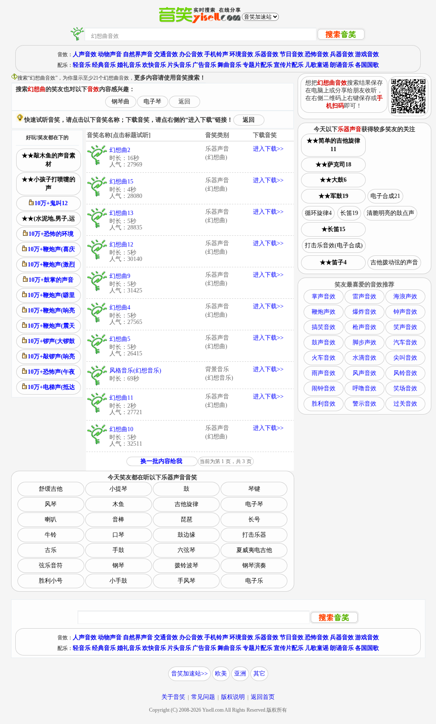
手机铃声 (216, 54)
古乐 (51, 550)
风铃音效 (405, 373)
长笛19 (349, 213)
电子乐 (254, 581)
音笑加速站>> (189, 673)
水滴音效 (364, 358)
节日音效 (292, 54)
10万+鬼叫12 (51, 203)
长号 (254, 519)
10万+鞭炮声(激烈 (51, 264)
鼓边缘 (186, 535)
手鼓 (118, 550)
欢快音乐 (154, 65)
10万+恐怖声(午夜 (51, 372)
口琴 (118, 535)
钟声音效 (405, 312)
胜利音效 (324, 404)
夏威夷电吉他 (254, 550)
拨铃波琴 (186, 565)
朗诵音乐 (342, 65)
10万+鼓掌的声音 (51, 280)
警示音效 (364, 404)
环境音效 (241, 54)
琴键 (254, 489)
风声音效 (364, 373)
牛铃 (51, 535)
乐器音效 (266, 54)
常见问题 (203, 697)
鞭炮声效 (324, 312)
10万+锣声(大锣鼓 (51, 341)
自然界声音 (138, 54)
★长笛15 (333, 229)
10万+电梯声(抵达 (51, 387)
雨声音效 (324, 373)
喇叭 (51, 519)
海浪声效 (405, 296)
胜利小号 (51, 581)
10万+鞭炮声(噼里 (51, 295)
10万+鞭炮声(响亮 (51, 310)
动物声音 (110, 54)
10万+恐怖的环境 (51, 234)
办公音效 (191, 54)
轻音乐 (82, 65)
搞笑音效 (324, 327)
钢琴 (118, 565)
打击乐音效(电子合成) (334, 245)
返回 (184, 101)
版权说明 (233, 697)
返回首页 (263, 697)
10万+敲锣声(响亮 (51, 356)
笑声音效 (405, 327)
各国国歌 (367, 65)
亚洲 (240, 673)
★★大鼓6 (333, 180)
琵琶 (186, 519)
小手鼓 (118, 581)
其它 (259, 673)
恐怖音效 (317, 54)
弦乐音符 (51, 565)
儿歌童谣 (317, 65)
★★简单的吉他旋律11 (333, 144)
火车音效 (324, 358)
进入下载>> (268, 149)
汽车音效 (405, 342)
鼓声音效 (324, 342)
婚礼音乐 (129, 65)
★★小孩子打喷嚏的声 (48, 183)
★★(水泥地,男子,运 (48, 218)
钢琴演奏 (254, 565)
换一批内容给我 (161, 461)
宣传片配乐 (289, 65)
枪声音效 (364, 327)
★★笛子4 (333, 262)
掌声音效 (324, 296)
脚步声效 (364, 342)
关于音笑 (173, 697)
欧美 (221, 673)
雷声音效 (364, 296)
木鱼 (118, 504)
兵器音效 (342, 54)
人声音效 (85, 54)
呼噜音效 (364, 388)
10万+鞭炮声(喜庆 (51, 249)
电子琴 (152, 101)
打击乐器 (254, 535)
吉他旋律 (186, 504)
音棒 (118, 519)
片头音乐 (179, 65)
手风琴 (186, 581)
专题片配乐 (257, 65)
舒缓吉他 (51, 489)
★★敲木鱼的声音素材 (48, 159)
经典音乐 (104, 65)
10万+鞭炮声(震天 (51, 326)
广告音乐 (204, 65)
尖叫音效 (405, 358)
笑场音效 (405, 388)
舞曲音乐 (229, 65)
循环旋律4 (318, 213)
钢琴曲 (120, 101)
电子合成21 (385, 196)
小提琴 (118, 489)
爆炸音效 (364, 312)
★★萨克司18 (333, 164)
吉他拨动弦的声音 (394, 262)
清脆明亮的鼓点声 (390, 213)
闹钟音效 (324, 388)
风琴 (51, 504)
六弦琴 (186, 550)
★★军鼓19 (333, 196)
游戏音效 (367, 54)
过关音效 (405, 404)
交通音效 (166, 54)
